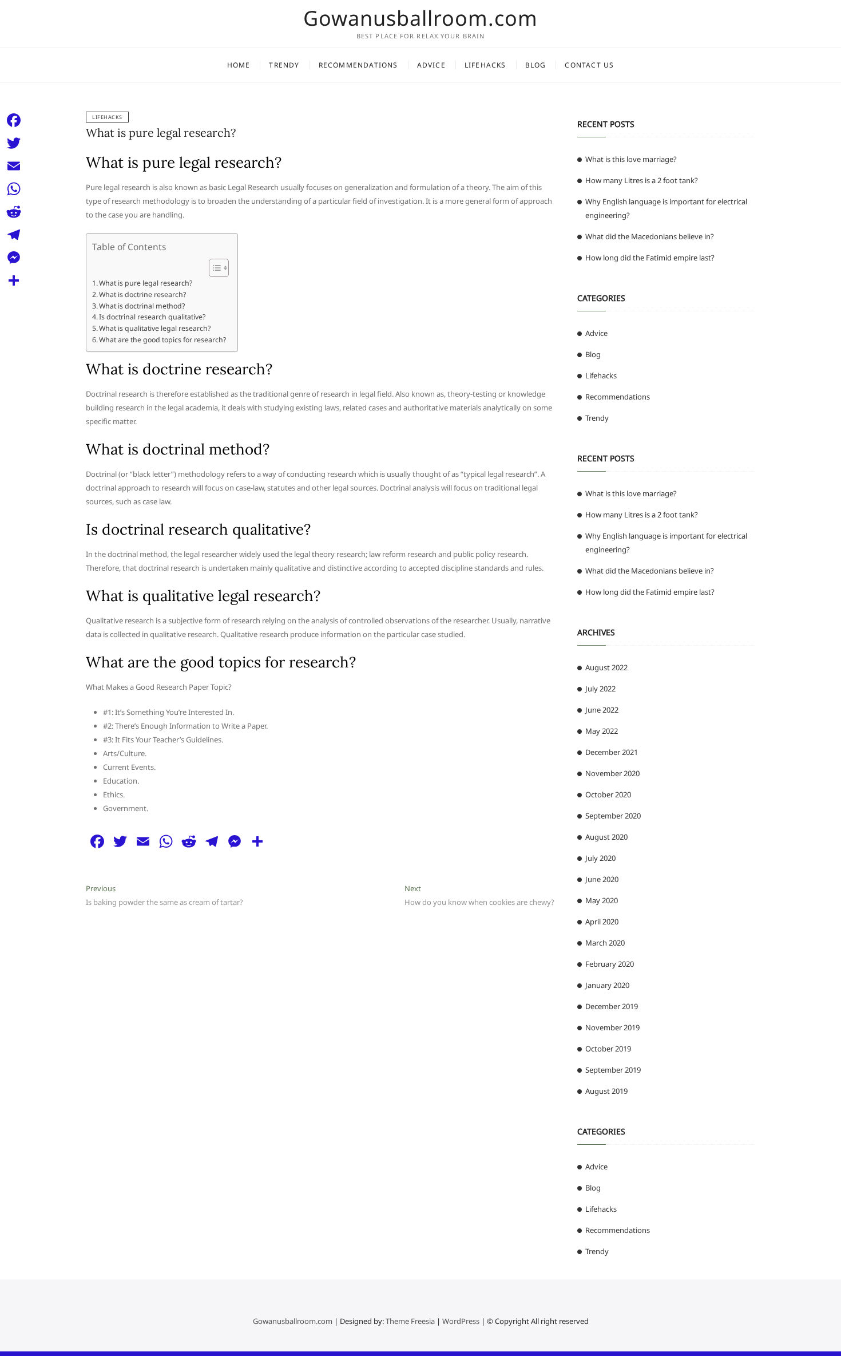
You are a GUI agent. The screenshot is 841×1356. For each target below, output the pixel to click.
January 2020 (607, 985)
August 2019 (606, 1091)
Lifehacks (485, 65)
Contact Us (589, 65)
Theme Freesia (410, 1321)
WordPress (460, 1321)
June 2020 (601, 879)
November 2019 (612, 1027)
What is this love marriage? (631, 159)
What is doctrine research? (142, 294)
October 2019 (608, 1048)
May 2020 (601, 900)
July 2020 (600, 858)
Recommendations (358, 65)
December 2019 (611, 1006)
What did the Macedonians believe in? (649, 236)
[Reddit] (13, 211)
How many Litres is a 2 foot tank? (641, 180)
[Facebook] (13, 120)
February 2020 (609, 964)
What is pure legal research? (161, 132)
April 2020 (601, 921)
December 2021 (611, 752)
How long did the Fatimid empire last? (650, 257)
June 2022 (601, 710)
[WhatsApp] (13, 188)
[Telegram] (13, 234)
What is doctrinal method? (142, 306)
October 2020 (608, 794)
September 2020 (613, 816)
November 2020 (612, 773)
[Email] (13, 166)
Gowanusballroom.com (420, 18)
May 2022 (601, 731)
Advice (431, 65)
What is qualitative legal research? (155, 328)
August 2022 (606, 667)
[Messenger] (13, 257)
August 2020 (606, 837)
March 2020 (605, 943)
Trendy (284, 65)
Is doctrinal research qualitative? (152, 317)
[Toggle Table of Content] (213, 268)
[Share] (13, 280)
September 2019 (613, 1070)
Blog (535, 65)
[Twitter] (13, 143)
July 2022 (600, 688)
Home (239, 65)
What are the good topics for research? (162, 340)
